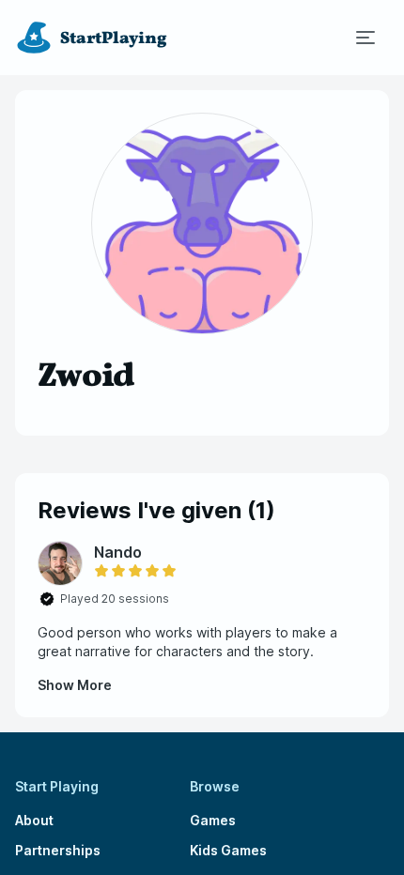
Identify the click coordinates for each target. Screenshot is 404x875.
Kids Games (228, 850)
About (34, 820)
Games (213, 820)
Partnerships (58, 850)
